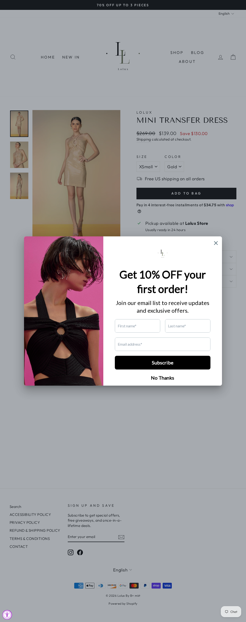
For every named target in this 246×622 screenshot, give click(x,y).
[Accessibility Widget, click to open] (7, 615)
